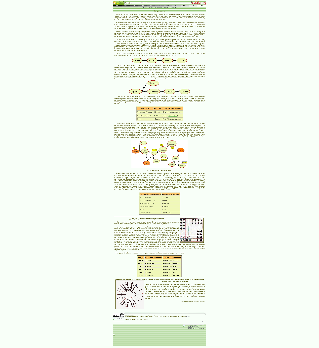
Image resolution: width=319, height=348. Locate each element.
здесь (188, 316)
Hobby (151, 7)
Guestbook (173, 7)
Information (158, 7)
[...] (203, 321)
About (166, 7)
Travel (145, 7)
